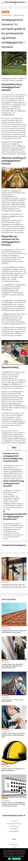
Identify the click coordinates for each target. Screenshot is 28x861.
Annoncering (14, 844)
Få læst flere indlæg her (14, 545)
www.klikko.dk (15, 831)
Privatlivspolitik (16, 858)
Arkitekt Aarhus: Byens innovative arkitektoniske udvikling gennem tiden (13, 735)
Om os (14, 847)
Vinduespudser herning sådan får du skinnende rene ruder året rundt (14, 586)
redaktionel (5, 12)
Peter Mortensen (19, 15)
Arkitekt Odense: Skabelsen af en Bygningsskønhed (13, 769)
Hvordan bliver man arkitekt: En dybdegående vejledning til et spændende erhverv (12, 666)
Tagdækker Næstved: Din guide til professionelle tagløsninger (13, 631)
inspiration (4, 580)
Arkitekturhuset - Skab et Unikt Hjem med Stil (12, 700)
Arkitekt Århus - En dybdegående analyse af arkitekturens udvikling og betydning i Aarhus (13, 804)
